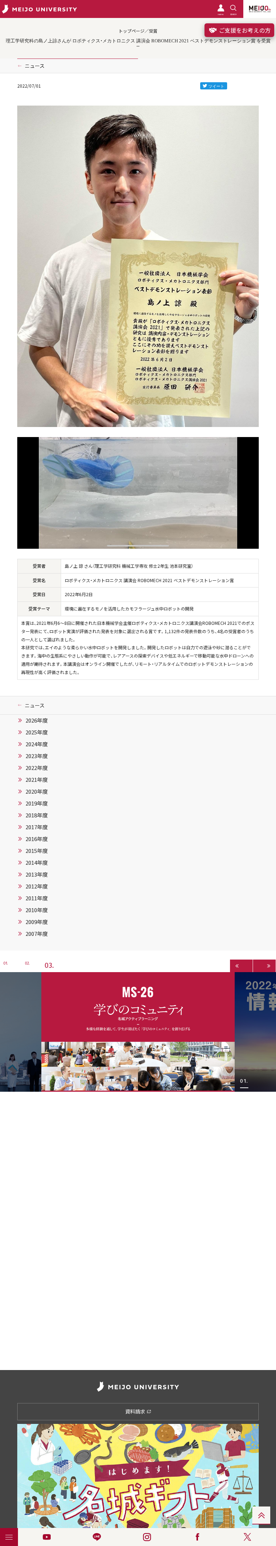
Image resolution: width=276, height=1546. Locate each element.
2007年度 (37, 934)
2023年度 (37, 756)
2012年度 (37, 886)
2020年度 (37, 791)
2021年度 (37, 780)
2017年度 (37, 827)
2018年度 (37, 815)
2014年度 (37, 863)
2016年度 (37, 839)
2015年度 (37, 851)
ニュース (35, 65)
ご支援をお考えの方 (244, 30)
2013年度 (37, 874)
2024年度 (37, 744)
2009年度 (37, 922)
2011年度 (37, 898)
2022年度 (37, 768)
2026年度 (37, 720)
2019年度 (37, 803)
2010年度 (37, 910)
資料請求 (135, 1411)
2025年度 (37, 732)
